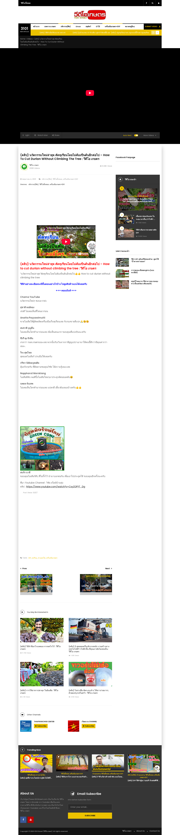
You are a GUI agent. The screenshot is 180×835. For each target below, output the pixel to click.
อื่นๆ (43, 775)
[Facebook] (23, 820)
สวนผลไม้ (41, 558)
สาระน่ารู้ (39, 775)
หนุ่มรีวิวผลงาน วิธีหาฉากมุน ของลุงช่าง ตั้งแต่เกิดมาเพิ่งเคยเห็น (144, 282)
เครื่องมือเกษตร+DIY (112, 26)
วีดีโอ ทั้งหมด (25, 3)
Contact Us (155, 831)
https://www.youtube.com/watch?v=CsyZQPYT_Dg (55, 486)
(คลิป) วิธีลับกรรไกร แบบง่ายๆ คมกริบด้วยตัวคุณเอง (75, 776)
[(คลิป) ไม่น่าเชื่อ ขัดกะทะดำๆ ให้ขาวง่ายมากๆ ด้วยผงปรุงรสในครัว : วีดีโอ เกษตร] (90, 674)
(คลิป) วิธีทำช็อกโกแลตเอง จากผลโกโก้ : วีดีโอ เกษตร (40, 647)
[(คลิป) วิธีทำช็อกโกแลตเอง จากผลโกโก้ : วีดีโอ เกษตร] (42, 630)
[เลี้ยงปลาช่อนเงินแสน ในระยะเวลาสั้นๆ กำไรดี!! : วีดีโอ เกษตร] (126, 219)
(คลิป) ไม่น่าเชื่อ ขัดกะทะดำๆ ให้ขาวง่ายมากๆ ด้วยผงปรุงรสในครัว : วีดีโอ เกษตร (88, 691)
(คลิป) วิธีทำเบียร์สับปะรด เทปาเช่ (52, 32)
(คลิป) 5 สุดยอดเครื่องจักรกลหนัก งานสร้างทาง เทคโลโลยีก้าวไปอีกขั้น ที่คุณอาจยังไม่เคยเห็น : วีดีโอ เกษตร (89, 649)
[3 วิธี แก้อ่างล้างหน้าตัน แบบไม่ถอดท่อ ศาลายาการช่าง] (108, 762)
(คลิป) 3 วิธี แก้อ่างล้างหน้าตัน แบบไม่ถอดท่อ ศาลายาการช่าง (115, 776)
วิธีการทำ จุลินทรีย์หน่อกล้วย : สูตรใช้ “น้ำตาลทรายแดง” (145, 260)
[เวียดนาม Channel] (73, 726)
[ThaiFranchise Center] (25, 726)
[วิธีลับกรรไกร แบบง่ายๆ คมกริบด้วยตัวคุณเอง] (72, 762)
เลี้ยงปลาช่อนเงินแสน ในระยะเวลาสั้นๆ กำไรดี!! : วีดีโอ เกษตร (145, 219)
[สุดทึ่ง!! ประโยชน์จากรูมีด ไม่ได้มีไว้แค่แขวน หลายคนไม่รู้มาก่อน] (36, 763)
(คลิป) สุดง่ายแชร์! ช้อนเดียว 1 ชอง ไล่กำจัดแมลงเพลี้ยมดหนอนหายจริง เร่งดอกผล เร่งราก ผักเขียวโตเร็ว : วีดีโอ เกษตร (138, 203)
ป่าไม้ (98, 26)
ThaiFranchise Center (44, 721)
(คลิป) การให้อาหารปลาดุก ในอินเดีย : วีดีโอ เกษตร (39, 691)
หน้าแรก (36, 26)
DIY (30, 558)
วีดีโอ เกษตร (34, 165)
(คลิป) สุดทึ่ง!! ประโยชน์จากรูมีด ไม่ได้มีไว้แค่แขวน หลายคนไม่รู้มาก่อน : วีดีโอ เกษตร (52, 778)
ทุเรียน (34, 558)
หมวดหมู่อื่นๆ (130, 26)
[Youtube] (31, 820)
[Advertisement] (171, 50)
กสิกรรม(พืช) (66, 26)
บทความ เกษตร (50, 26)
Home (22, 39)
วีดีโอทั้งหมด (57, 179)
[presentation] (153, 32)
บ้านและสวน (97, 774)
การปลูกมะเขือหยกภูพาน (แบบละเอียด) (142, 271)
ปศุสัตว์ (88, 26)
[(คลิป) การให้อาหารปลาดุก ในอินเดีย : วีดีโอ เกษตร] (42, 674)
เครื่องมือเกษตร (51, 558)
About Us (140, 831)
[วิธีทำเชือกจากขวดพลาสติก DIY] (126, 232)
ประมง (78, 26)
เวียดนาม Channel (89, 721)
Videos (30, 39)
